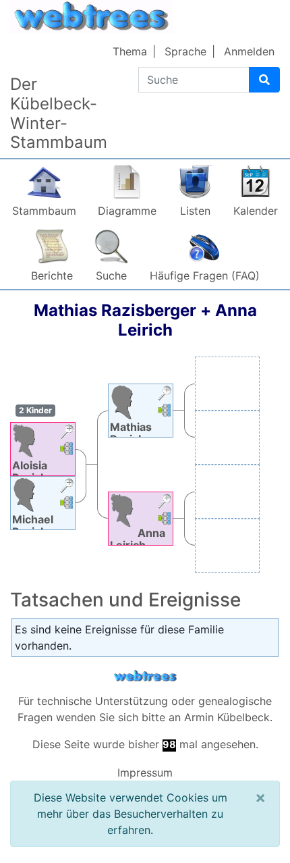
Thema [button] (130, 51)
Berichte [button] (52, 275)
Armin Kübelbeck (227, 717)
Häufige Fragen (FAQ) (205, 275)
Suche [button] (111, 275)
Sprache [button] (185, 51)
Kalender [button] (255, 210)
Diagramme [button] (127, 210)
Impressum (145, 772)
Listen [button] (195, 210)
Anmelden (249, 51)
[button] (67, 433)
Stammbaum (44, 210)
